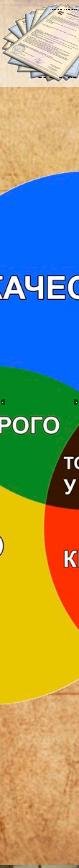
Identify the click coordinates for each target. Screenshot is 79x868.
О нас (51, 77)
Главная (42, 77)
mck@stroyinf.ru (56, 9)
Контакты (72, 77)
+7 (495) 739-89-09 (71, 9)
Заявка (61, 77)
